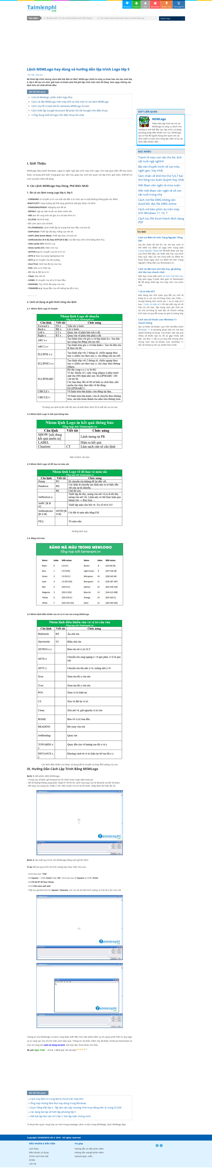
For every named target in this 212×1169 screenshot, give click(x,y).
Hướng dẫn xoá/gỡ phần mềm (89, 1152)
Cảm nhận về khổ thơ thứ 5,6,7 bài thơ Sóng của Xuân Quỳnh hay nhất (161, 178)
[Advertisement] (106, 42)
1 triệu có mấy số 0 (151, 304)
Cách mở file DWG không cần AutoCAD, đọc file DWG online (157, 202)
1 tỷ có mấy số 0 (146, 291)
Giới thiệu (34, 1148)
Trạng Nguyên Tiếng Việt (150, 250)
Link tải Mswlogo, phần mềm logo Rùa (51, 97)
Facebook (157, 1145)
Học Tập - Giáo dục (35, 75)
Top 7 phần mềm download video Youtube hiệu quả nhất (120, 18)
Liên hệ (32, 1163)
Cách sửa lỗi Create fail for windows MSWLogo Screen (60, 106)
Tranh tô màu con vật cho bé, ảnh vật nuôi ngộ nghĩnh (160, 159)
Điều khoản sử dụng (39, 1152)
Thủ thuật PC (179, 6)
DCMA (32, 1160)
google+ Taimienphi (161, 1145)
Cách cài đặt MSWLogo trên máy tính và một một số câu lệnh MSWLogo (70, 101)
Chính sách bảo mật (38, 1156)
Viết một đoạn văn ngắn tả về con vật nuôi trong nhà (159, 192)
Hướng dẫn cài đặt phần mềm (89, 1148)
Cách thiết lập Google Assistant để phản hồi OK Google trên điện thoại (69, 110)
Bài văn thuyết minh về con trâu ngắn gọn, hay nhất (159, 168)
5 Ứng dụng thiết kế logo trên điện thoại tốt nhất (57, 115)
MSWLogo (159, 119)
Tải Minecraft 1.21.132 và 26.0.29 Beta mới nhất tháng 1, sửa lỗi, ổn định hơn (68, 18)
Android (136, 6)
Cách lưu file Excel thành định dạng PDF (161, 220)
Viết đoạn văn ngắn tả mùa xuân (159, 185)
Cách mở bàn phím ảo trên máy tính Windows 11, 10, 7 (158, 211)
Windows (127, 6)
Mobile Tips (166, 6)
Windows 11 (144, 329)
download (42, 8)
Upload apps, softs (83, 1156)
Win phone (155, 6)
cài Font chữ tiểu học (172, 276)
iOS (145, 6)
